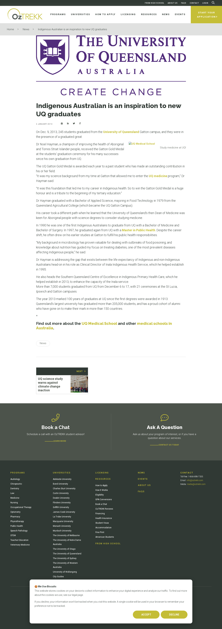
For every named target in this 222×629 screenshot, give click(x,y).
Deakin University (61, 498)
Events (143, 479)
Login (205, 3)
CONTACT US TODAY (169, 445)
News (26, 29)
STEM (13, 535)
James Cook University (64, 512)
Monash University (62, 526)
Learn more (59, 441)
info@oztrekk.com (195, 480)
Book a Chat (101, 504)
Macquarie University (63, 521)
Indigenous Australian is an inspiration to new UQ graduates (72, 29)
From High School (154, 3)
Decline (174, 614)
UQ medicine (158, 176)
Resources (103, 479)
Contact (194, 3)
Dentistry (14, 488)
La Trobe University (62, 516)
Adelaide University (62, 479)
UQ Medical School (99, 323)
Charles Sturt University (64, 488)
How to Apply (101, 485)
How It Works (101, 490)
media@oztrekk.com (196, 484)
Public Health (16, 526)
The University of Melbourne (66, 535)
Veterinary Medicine (20, 545)
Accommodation (103, 527)
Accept (146, 614)
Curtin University (61, 493)
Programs (17, 473)
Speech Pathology (19, 531)
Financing (100, 513)
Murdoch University (62, 531)
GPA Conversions (103, 499)
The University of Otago (64, 549)
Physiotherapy (17, 521)
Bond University (60, 484)
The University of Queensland (67, 553)
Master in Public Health (138, 230)
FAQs (183, 3)
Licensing (102, 473)
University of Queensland (121, 132)
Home (10, 29)
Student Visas (102, 523)
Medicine (14, 498)
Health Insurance (103, 518)
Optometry (15, 512)
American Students (104, 537)
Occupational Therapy (20, 507)
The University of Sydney (64, 558)
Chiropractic (16, 484)
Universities (62, 473)
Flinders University (62, 502)
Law (12, 493)
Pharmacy (15, 516)
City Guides (58, 576)
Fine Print (99, 532)
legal (74, 595)
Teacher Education (19, 540)
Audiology (15, 479)
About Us (173, 3)
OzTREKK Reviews (104, 509)
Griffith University (61, 507)
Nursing (14, 502)
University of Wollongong (65, 572)
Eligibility (99, 495)
